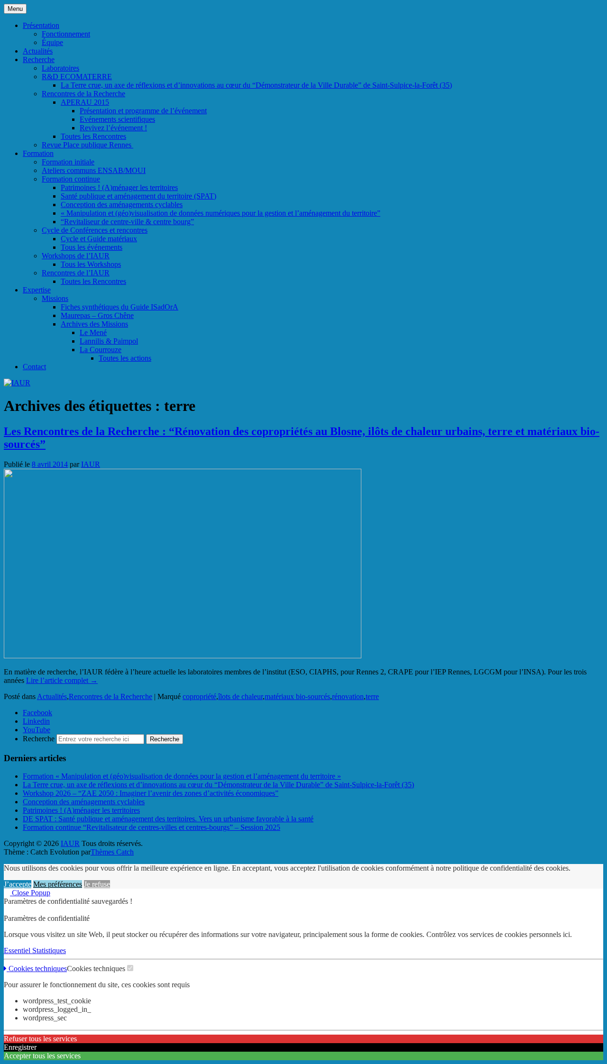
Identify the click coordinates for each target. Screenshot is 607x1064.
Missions (55, 298)
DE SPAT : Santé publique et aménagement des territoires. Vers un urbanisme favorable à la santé (168, 819)
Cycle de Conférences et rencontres (94, 230)
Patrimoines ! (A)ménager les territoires (119, 187)
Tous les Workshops (91, 264)
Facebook (37, 713)
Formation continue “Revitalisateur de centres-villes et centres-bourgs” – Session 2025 (151, 827)
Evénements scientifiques (117, 119)
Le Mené (93, 332)
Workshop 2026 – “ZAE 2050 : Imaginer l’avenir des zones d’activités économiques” (150, 793)
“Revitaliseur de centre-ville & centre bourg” (127, 222)
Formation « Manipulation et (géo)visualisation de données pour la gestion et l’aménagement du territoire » (182, 776)
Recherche (39, 59)
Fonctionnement (66, 34)
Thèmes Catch (112, 852)
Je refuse (97, 884)
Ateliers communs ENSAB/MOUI (94, 170)
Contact (34, 367)
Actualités (38, 51)
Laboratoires (60, 68)
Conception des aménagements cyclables (122, 204)
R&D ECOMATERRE (77, 77)
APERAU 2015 (85, 102)
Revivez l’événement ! (113, 128)
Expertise (37, 290)
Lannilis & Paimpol (109, 341)
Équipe (52, 42)
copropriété (199, 696)
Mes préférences (57, 884)
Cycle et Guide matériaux (99, 239)
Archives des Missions (94, 324)
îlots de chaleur (240, 696)
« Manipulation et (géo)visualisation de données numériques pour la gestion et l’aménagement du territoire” (220, 213)
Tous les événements (91, 247)
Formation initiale (68, 162)
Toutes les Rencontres (93, 136)
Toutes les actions (125, 358)
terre (372, 696)
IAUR (90, 464)
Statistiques (49, 950)
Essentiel (18, 950)
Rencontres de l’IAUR (76, 273)
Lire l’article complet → (62, 680)
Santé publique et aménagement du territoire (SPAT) (138, 196)
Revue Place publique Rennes (87, 145)
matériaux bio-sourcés (297, 696)
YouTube (36, 730)
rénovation (348, 696)
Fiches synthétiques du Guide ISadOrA (119, 307)
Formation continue (71, 179)
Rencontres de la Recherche (83, 94)
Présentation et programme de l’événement (143, 111)
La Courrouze (100, 350)
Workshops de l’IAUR (76, 256)
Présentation (41, 25)
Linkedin (36, 721)
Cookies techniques (37, 968)
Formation (38, 153)
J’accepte (17, 884)
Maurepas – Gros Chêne (97, 315)
